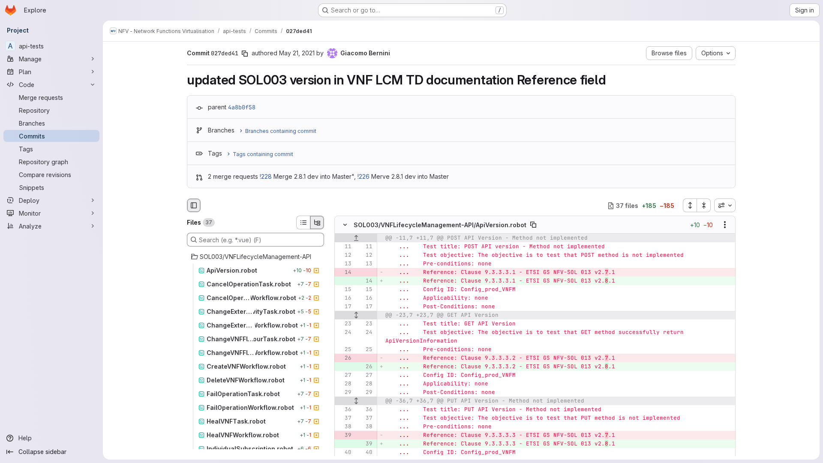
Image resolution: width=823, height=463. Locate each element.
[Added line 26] (365, 367)
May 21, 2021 (297, 53)
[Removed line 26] (344, 358)
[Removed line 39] (344, 435)
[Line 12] (344, 255)
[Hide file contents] (345, 225)
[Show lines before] (356, 238)
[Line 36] (344, 410)
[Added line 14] (365, 281)
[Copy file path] (533, 225)
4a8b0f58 (241, 107)
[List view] (303, 222)
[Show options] (725, 225)
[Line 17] (344, 307)
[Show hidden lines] (356, 315)
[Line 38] (344, 427)
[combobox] (725, 205)
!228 (266, 176)
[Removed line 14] (344, 272)
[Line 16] (344, 298)
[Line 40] (344, 452)
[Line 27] (344, 375)
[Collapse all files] (704, 205)
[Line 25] (344, 350)
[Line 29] (344, 392)
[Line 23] (344, 324)
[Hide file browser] (194, 205)
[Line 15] (344, 290)
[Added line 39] (365, 444)
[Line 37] (344, 418)
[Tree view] (317, 222)
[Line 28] (344, 384)
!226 (363, 176)
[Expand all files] (690, 205)
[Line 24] (344, 332)
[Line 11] (344, 247)
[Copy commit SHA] (245, 53)
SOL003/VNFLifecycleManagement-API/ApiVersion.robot (440, 224)
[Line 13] (344, 264)
